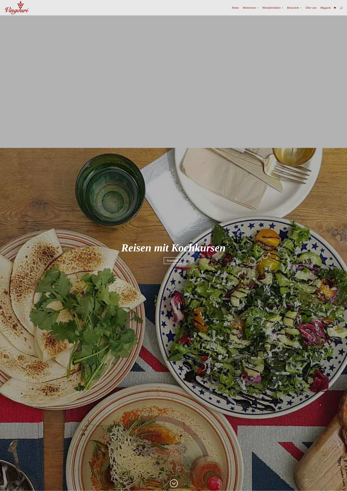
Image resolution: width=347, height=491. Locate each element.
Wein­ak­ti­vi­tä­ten (271, 8)
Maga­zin (325, 8)
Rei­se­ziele (293, 8)
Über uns (311, 8)
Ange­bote (172, 260)
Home (235, 8)
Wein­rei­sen (249, 8)
